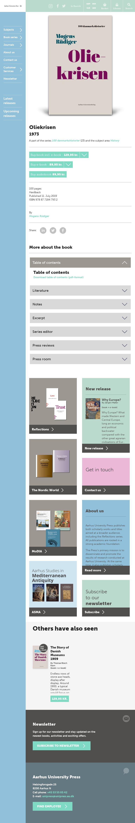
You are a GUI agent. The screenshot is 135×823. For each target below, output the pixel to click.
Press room (42, 359)
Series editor (43, 332)
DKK (94, 4)
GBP (88, 4)
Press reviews (43, 345)
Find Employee (49, 806)
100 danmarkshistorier (66, 140)
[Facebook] (57, 6)
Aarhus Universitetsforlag (13, 6)
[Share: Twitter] (53, 230)
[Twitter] (63, 6)
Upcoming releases (11, 113)
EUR (88, 8)
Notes (37, 304)
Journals (9, 44)
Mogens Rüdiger (39, 216)
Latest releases (9, 101)
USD (94, 8)
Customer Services (10, 69)
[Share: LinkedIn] (43, 230)
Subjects (9, 29)
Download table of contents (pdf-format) (58, 277)
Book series (11, 37)
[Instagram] (50, 6)
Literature (41, 290)
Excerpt (39, 318)
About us (9, 52)
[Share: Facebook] (63, 230)
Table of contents (46, 262)
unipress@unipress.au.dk (58, 796)
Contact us (10, 60)
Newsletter (10, 78)
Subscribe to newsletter (58, 745)
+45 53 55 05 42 (57, 792)
